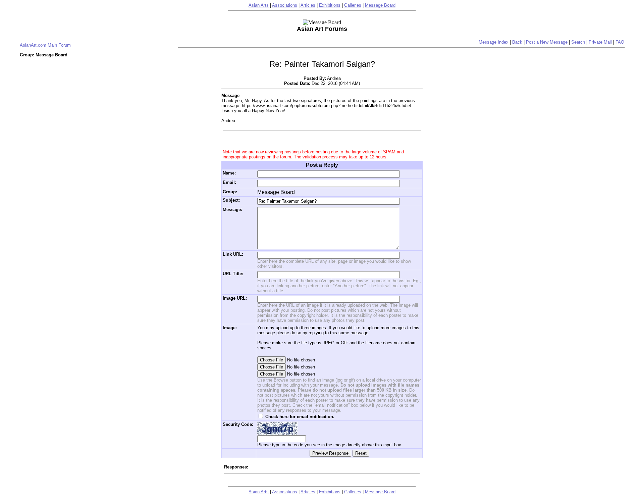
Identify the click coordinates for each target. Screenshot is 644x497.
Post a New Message (547, 42)
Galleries (352, 5)
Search (578, 42)
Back (517, 42)
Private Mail (600, 42)
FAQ (619, 42)
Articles (308, 5)
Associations (284, 5)
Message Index (493, 42)
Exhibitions (329, 5)
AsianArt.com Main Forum (45, 45)
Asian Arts (259, 5)
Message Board (380, 5)
